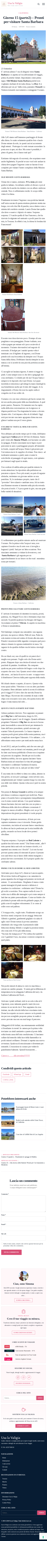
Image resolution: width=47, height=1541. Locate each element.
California (24, 13)
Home (4, 1458)
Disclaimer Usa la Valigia (9, 1497)
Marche (4, 1482)
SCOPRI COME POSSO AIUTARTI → (23, 1332)
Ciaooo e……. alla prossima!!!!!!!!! (15, 1056)
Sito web (3, 1234)
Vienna (4, 1488)
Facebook (6, 1074)
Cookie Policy (6, 1503)
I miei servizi (6, 1464)
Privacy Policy (6, 1500)
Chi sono (5, 1467)
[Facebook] (18, 1377)
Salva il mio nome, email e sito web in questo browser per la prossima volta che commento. (23, 1245)
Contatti (4, 1470)
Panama (4, 1485)
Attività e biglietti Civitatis (23, 1359)
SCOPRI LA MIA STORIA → (23, 1300)
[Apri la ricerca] (38, 4)
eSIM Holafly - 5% (21, 1346)
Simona (15, 27)
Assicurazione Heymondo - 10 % (25, 1351)
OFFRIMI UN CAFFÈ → (23, 1426)
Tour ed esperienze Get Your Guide (25, 1355)
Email (27, 1074)
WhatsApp (17, 1074)
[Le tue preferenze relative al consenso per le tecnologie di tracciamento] (43, 1537)
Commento (5, 1194)
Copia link (8, 1080)
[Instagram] (23, 1377)
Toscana (4, 1479)
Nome (3, 1215)
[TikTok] (29, 1377)
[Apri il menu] (43, 4)
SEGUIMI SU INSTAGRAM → (23, 1383)
